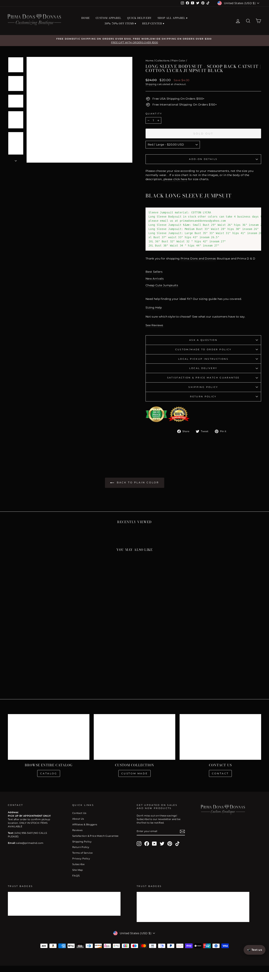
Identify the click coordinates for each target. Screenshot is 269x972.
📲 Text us (254, 950)
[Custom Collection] (134, 737)
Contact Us (79, 813)
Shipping (151, 84)
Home (149, 60)
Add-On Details (203, 159)
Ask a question (203, 340)
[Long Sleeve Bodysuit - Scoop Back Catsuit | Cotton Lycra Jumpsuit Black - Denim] (64, 671)
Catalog (48, 773)
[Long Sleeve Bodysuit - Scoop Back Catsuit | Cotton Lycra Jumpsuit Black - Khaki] (48, 671)
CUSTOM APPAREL (109, 18)
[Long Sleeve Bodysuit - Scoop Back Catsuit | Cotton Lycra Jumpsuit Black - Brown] (43, 671)
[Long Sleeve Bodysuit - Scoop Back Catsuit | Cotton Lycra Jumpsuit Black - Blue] (22, 671)
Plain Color (178, 60)
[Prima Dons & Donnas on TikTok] (177, 843)
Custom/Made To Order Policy (203, 349)
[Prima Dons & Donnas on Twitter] (162, 843)
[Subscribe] (182, 831)
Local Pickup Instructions (203, 359)
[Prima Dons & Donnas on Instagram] (139, 843)
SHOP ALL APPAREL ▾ (173, 18)
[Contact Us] (220, 737)
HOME (85, 18)
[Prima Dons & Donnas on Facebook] (146, 843)
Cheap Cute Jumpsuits (162, 285)
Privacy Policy (81, 858)
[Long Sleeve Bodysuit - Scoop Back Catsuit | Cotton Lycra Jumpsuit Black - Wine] (32, 671)
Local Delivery (203, 368)
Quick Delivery (139, 18)
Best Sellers (154, 271)
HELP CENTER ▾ (153, 23)
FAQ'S (76, 875)
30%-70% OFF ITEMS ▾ (120, 23)
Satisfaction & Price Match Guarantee (203, 377)
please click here (175, 179)
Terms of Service (82, 852)
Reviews (77, 830)
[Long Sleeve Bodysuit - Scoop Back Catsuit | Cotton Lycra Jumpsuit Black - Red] (11, 671)
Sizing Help (154, 307)
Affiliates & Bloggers (84, 824)
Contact (220, 773)
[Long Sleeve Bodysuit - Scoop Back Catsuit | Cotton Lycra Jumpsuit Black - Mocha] (59, 671)
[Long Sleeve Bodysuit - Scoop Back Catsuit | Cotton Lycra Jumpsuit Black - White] (54, 671)
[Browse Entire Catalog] (48, 737)
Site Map (77, 869)
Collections (162, 60)
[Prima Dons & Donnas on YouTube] (154, 843)
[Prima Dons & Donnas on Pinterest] (169, 843)
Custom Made (134, 773)
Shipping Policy (203, 387)
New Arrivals (155, 278)
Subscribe (78, 864)
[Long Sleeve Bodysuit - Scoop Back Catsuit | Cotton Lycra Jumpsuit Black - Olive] (17, 671)
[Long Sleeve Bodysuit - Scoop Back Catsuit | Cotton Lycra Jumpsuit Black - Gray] (27, 671)
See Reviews (154, 325)
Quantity (154, 113)
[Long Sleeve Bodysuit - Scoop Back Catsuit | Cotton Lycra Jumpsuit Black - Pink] (38, 676)
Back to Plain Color (137, 482)
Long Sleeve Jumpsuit (198, 195)
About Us (78, 818)
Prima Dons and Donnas (198, 258)
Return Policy (203, 396)
